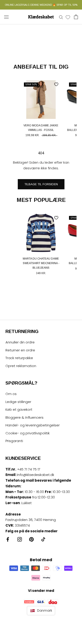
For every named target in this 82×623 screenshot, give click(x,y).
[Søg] (61, 17)
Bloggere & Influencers (24, 417)
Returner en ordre (20, 350)
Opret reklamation (20, 365)
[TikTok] (43, 539)
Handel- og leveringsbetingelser (32, 425)
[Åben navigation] (6, 17)
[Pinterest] (31, 539)
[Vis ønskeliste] (68, 17)
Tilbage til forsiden (41, 184)
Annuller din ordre (20, 342)
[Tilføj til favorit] (56, 84)
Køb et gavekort (18, 409)
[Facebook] (7, 539)
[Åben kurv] (76, 17)
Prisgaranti (14, 440)
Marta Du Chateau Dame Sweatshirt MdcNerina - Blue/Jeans (41, 263)
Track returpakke (19, 357)
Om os (11, 393)
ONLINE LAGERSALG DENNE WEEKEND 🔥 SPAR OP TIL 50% (41, 4)
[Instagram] (19, 539)
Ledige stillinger (18, 401)
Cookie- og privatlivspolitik (27, 433)
